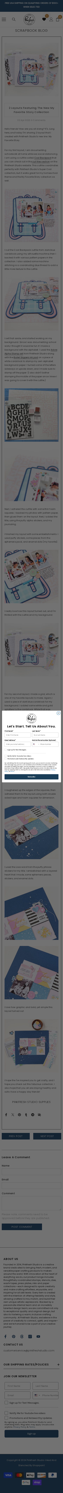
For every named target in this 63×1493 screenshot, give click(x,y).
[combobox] (35, 744)
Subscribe (31, 777)
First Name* (9, 731)
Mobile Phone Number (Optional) (44, 740)
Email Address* (10, 740)
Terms (12, 771)
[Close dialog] (58, 713)
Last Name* (36, 731)
